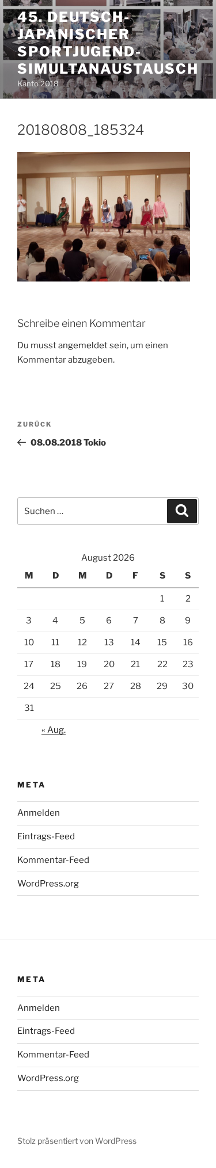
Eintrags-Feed (46, 836)
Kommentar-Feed (53, 860)
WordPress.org (48, 883)
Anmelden (38, 813)
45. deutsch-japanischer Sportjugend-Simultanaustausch (108, 43)
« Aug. (53, 730)
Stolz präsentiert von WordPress (77, 1141)
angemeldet (83, 345)
